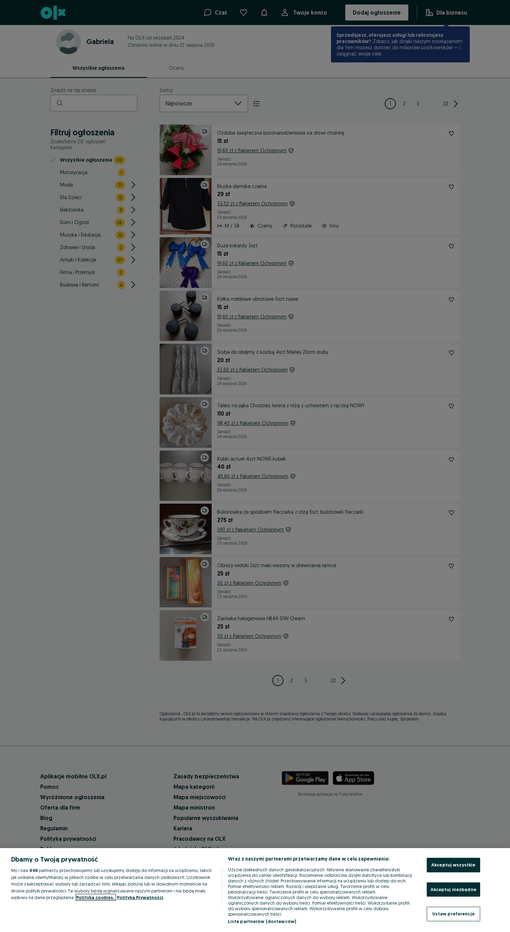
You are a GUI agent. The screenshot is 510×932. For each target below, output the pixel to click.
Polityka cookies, (95, 897)
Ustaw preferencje (453, 913)
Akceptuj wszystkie (453, 864)
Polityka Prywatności (140, 897)
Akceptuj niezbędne (453, 889)
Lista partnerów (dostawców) (262, 921)
